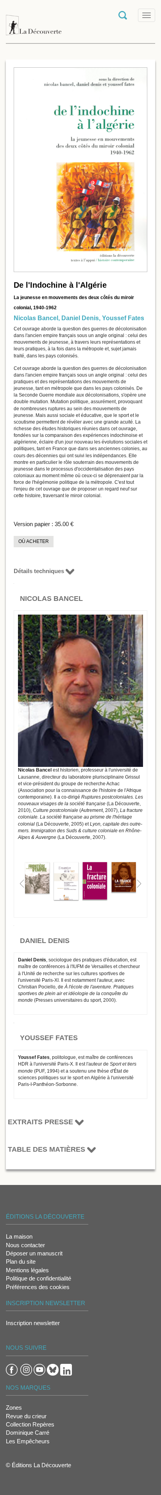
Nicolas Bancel (36, 318)
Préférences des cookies (38, 1287)
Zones (14, 1407)
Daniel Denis (80, 318)
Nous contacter (25, 1245)
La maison (19, 1236)
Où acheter (33, 541)
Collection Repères (30, 1424)
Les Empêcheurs (28, 1441)
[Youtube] (39, 1369)
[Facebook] (12, 1369)
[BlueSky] (53, 1369)
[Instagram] (26, 1369)
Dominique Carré (27, 1432)
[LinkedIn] (66, 1369)
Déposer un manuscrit (34, 1253)
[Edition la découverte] (33, 21)
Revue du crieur (26, 1416)
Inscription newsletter (33, 1323)
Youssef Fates (123, 318)
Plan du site (21, 1261)
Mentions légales (27, 1270)
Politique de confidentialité (38, 1278)
